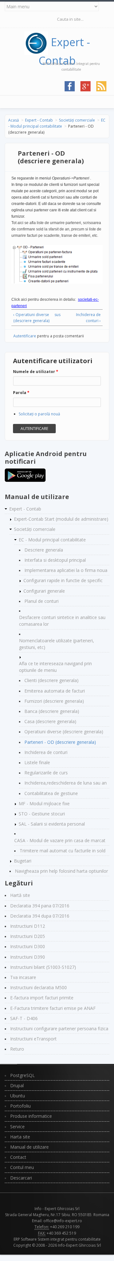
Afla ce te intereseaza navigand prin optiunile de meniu (55, 666)
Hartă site (20, 895)
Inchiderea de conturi (45, 752)
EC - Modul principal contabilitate (52, 540)
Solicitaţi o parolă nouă (39, 414)
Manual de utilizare (29, 1147)
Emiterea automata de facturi (54, 691)
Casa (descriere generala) (50, 721)
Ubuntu (17, 1096)
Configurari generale (44, 591)
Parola (21, 392)
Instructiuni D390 (27, 957)
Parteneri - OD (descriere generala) (60, 742)
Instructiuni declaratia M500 (38, 987)
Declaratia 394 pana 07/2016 (39, 906)
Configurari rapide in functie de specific (63, 580)
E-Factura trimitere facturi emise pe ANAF (53, 1008)
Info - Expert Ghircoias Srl (57, 1208)
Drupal (17, 1085)
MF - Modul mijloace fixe (44, 803)
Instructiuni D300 (27, 946)
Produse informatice (31, 1116)
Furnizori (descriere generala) (54, 701)
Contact (18, 1157)
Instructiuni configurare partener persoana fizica (59, 1028)
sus (56, 314)
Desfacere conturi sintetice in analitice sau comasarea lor (62, 620)
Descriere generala (43, 550)
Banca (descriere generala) (51, 711)
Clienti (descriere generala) (51, 680)
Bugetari (22, 861)
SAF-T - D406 (24, 1018)
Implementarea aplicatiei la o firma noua (65, 570)
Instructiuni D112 (27, 926)
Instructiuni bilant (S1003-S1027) (43, 967)
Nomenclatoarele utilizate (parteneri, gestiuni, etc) (56, 644)
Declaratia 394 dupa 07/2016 (39, 916)
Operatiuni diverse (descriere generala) (63, 732)
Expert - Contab (39, 120)
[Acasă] (37, 42)
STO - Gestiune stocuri (42, 814)
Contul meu (22, 1167)
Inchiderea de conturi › (88, 317)
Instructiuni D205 (27, 936)
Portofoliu (20, 1106)
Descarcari (21, 1178)
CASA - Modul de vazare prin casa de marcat (59, 840)
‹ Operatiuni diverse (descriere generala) (31, 317)
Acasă (13, 120)
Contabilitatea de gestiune (51, 793)
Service (17, 1127)
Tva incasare (23, 977)
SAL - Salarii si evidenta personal (52, 824)
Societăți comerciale (77, 120)
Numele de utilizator (35, 371)
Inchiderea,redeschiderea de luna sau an (65, 783)
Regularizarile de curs (46, 773)
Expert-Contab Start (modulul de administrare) (61, 519)
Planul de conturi (41, 601)
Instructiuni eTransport (33, 1039)
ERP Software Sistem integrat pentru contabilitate (57, 1239)
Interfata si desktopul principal (55, 560)
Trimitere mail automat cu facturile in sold (62, 851)
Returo (17, 1049)
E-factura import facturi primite (41, 998)
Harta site (20, 1137)
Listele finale (37, 762)
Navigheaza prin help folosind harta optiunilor (61, 871)
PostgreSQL (22, 1075)
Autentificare (24, 336)
